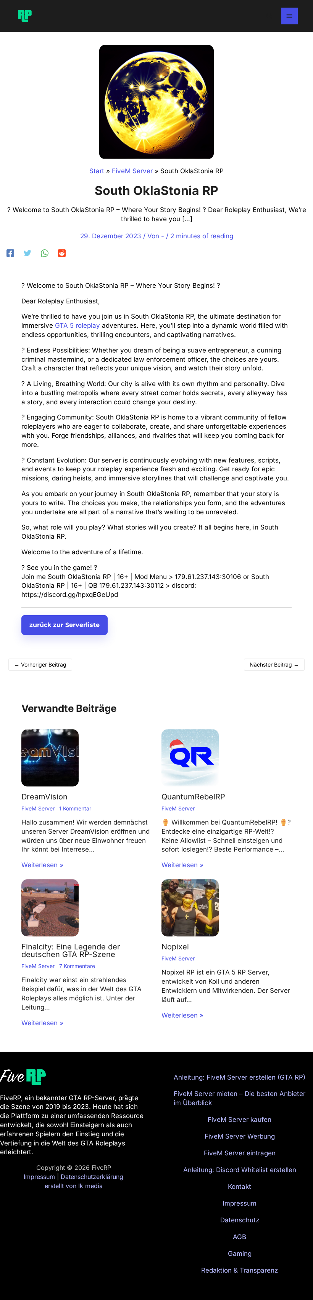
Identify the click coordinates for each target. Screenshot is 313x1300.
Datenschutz (239, 1220)
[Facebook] (10, 253)
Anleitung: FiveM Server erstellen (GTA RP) (239, 1077)
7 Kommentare (77, 966)
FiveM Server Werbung (240, 1136)
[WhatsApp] (44, 253)
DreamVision (44, 796)
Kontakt (239, 1186)
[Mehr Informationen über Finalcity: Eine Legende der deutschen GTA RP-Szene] (50, 907)
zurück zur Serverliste (64, 624)
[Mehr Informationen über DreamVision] (50, 757)
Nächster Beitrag (274, 664)
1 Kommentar (75, 808)
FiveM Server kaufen (239, 1119)
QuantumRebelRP (193, 796)
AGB (239, 1237)
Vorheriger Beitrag (40, 664)
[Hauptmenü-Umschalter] (289, 16)
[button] (269, 16)
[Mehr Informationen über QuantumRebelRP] (190, 757)
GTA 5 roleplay (77, 325)
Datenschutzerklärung (92, 1176)
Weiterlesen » (42, 865)
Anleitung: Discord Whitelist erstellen (239, 1170)
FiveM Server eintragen (240, 1153)
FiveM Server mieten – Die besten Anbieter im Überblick (239, 1098)
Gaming (240, 1253)
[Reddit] (62, 253)
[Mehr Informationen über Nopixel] (190, 907)
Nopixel (175, 946)
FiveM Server (38, 808)
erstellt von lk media (74, 1186)
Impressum (39, 1176)
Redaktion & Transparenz (239, 1270)
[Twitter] (27, 253)
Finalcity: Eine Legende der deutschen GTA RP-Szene (70, 950)
